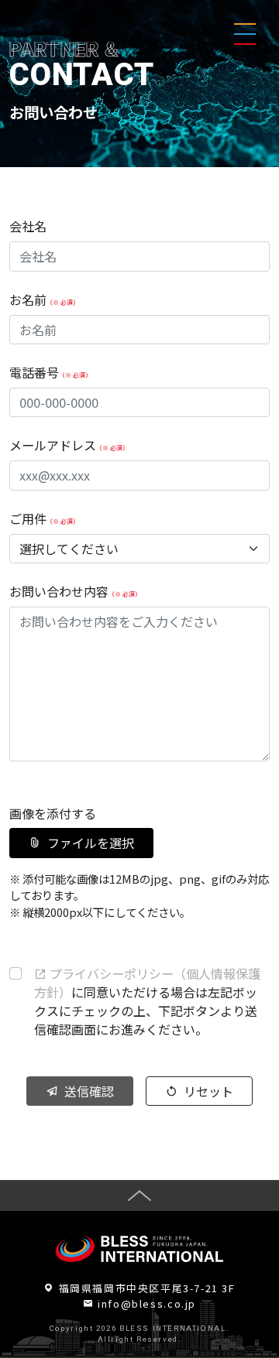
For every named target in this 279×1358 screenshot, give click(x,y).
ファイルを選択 (90, 842)
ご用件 (44, 518)
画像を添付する (52, 813)
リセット (208, 1091)
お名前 (44, 299)
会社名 (27, 226)
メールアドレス (69, 445)
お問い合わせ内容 (75, 591)
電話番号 (50, 372)
